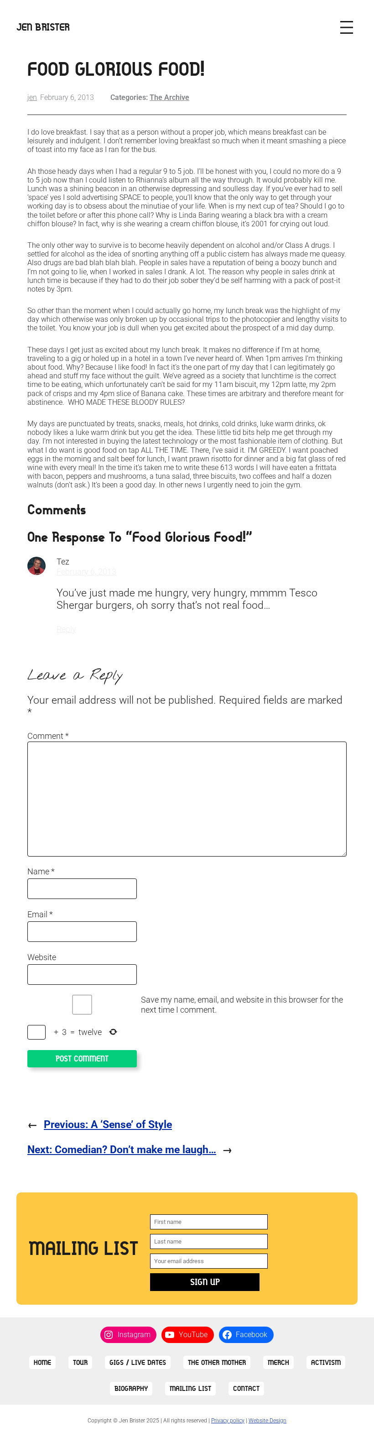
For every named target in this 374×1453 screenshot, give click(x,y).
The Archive (169, 97)
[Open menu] (347, 27)
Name (41, 871)
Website (41, 957)
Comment (48, 736)
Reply (66, 629)
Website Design (267, 1420)
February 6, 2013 (86, 571)
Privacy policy (227, 1420)
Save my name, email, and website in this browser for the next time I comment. (242, 1004)
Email (40, 914)
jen (32, 97)
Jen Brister (43, 27)
